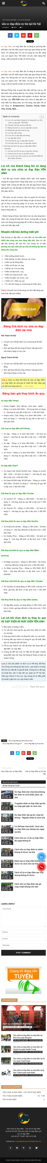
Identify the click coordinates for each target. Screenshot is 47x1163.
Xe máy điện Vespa (15, 133)
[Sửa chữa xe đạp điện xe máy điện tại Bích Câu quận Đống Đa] (6, 1037)
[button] (43, 3)
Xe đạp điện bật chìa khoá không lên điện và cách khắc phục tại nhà (29, 795)
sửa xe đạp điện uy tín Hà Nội (35, 772)
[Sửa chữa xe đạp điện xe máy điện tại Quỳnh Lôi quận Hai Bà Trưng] (6, 1049)
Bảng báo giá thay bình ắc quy (19, 130)
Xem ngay (28, 386)
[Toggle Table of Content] (40, 117)
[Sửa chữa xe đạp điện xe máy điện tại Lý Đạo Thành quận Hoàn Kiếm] (6, 1072)
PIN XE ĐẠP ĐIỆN (9, 1099)
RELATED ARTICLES (10, 782)
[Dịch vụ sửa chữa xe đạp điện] (23, 1018)
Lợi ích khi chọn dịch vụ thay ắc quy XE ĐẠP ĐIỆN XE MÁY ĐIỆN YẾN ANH (25, 157)
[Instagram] (17, 1148)
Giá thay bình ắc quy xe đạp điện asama (21, 154)
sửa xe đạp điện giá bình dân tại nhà (20, 741)
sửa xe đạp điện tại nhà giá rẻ (12, 743)
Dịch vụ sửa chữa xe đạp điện (17, 1024)
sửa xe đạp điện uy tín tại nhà (34, 743)
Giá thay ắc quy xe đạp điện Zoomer (21, 141)
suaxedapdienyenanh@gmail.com (28, 1141)
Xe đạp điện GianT (14, 138)
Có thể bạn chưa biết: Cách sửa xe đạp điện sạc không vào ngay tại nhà (29, 829)
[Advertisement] (23, 711)
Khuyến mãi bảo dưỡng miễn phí (19, 125)
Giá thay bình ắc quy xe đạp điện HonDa (22, 143)
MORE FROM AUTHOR (11, 786)
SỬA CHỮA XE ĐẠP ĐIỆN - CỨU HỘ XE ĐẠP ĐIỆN (16, 20)
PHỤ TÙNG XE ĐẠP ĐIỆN (12, 1096)
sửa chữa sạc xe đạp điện (11, 771)
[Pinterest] (23, 1148)
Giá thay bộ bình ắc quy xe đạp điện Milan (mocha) (20, 147)
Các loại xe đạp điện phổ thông (19, 135)
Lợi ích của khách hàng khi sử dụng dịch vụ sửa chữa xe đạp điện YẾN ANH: (25, 121)
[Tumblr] (30, 1148)
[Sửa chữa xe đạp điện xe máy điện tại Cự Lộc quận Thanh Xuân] (6, 1061)
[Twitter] (36, 1148)
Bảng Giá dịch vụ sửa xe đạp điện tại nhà (22, 128)
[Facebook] (10, 1148)
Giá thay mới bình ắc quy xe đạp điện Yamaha (23, 151)
